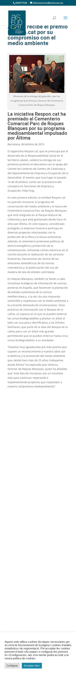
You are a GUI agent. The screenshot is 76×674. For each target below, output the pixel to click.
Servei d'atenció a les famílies (32, 517)
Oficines (18, 507)
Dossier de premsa (25, 537)
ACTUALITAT (18, 547)
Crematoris (20, 497)
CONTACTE (18, 562)
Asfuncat (16, 467)
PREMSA (16, 532)
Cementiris (20, 502)
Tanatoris (19, 492)
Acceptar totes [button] (32, 665)
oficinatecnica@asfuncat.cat (30, 445)
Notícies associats (25, 552)
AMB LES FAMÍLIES (23, 512)
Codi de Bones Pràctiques (30, 477)
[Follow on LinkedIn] (22, 453)
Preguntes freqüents (26, 522)
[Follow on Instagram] (31, 453)
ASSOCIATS (18, 482)
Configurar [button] (12, 665)
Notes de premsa (24, 542)
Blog (16, 557)
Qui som (18, 472)
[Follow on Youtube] (12, 453)
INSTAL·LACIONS (21, 487)
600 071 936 (19, 439)
